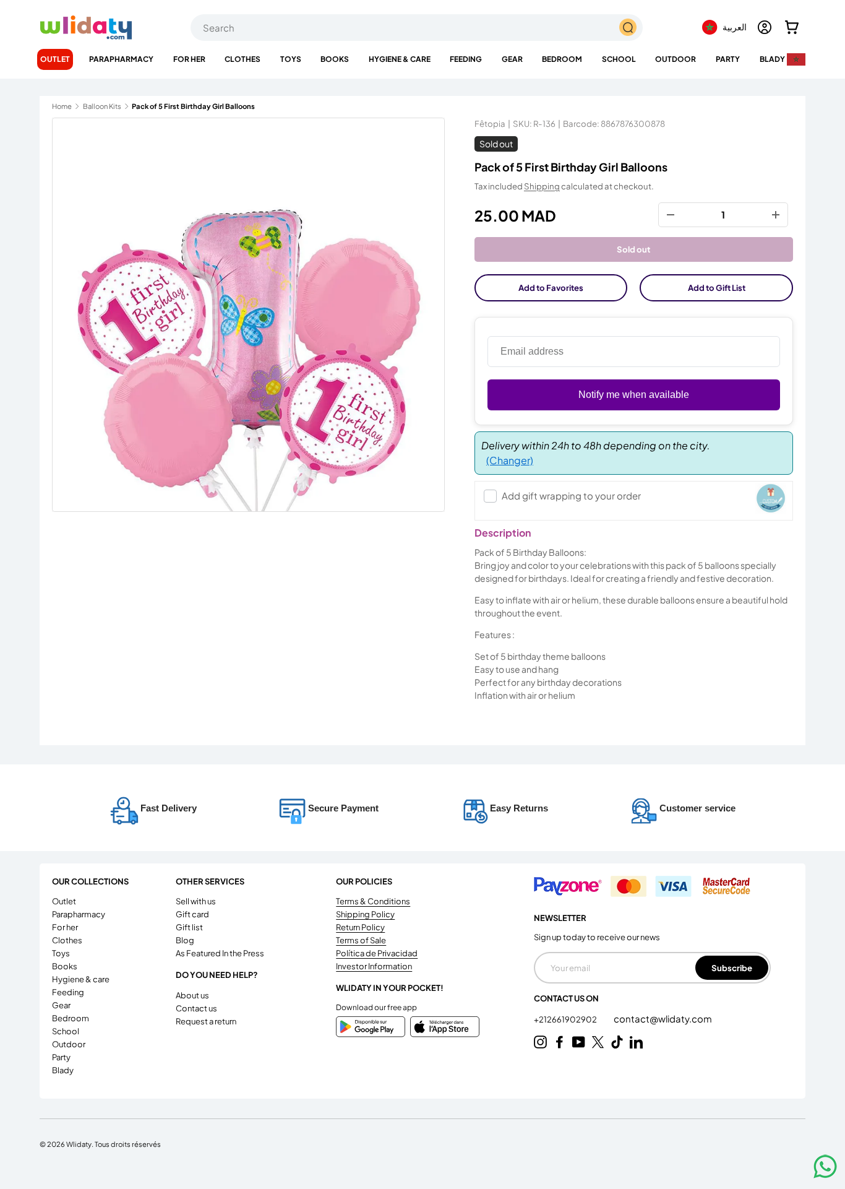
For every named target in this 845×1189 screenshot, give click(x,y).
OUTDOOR (675, 59)
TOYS (290, 59)
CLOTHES (242, 59)
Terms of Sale (361, 940)
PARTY (728, 59)
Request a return (206, 1021)
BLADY (772, 59)
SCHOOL (619, 59)
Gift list (189, 927)
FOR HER (189, 59)
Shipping (542, 186)
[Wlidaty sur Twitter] (597, 1042)
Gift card (192, 914)
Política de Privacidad (377, 953)
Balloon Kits (102, 106)
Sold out (633, 249)
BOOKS (334, 59)
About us (192, 995)
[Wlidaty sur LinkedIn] (636, 1042)
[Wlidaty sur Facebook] (559, 1042)
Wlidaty (79, 1143)
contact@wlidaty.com (663, 1018)
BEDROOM (562, 59)
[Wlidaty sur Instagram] (540, 1042)
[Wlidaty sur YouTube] (578, 1042)
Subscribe (731, 967)
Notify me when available (633, 394)
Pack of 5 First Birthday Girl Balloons (193, 106)
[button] (791, 27)
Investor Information (374, 966)
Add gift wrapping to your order (571, 495)
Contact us (196, 1008)
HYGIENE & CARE (400, 59)
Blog (185, 940)
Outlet (55, 59)
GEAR (512, 59)
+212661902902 (566, 1019)
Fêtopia (489, 123)
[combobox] (417, 27)
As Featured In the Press (220, 953)
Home (62, 106)
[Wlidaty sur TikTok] (617, 1042)
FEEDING (466, 59)
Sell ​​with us (196, 901)
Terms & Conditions (373, 901)
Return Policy (360, 927)
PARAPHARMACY (121, 59)
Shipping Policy (365, 914)
